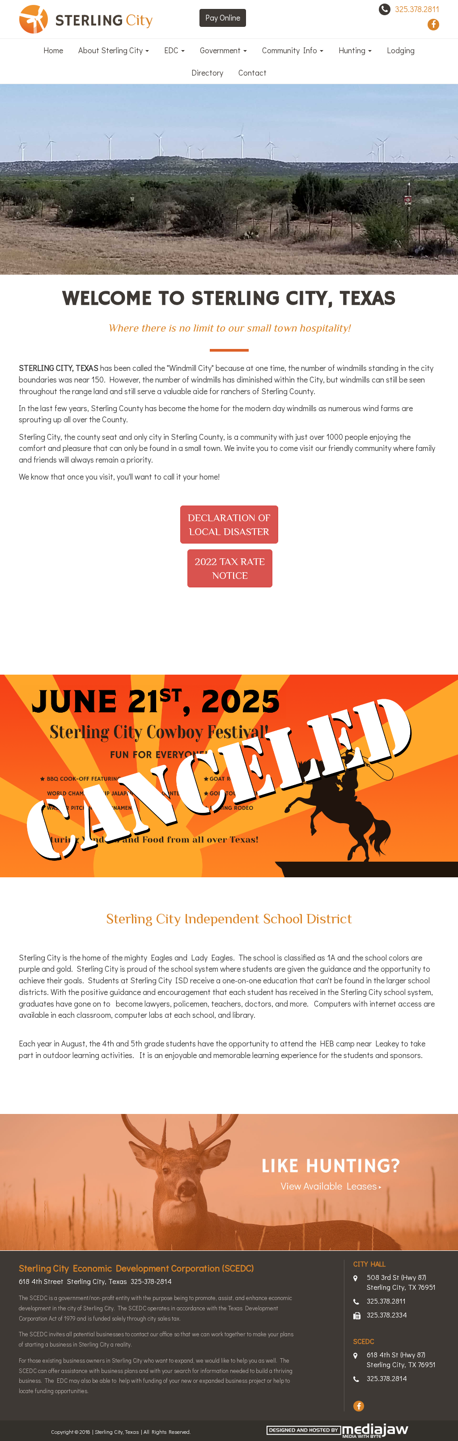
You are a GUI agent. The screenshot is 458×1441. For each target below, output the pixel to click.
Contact (252, 72)
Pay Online (222, 17)
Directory (207, 72)
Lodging (401, 50)
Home (53, 50)
